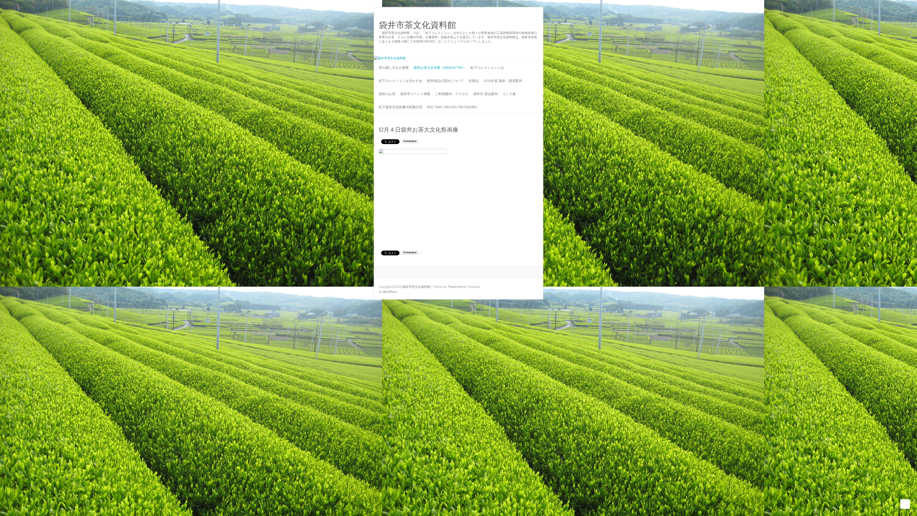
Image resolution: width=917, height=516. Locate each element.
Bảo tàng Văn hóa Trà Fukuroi (452, 107)
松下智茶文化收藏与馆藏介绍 (400, 107)
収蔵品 (474, 81)
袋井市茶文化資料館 (417, 25)
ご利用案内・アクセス (452, 94)
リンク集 (509, 94)
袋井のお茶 (387, 94)
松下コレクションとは (487, 67)
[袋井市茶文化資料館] (390, 58)
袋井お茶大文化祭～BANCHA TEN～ (440, 67)
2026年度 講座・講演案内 (502, 81)
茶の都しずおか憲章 (394, 67)
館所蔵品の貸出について (445, 81)
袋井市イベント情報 (415, 94)
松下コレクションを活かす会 (400, 81)
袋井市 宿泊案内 (485, 94)
